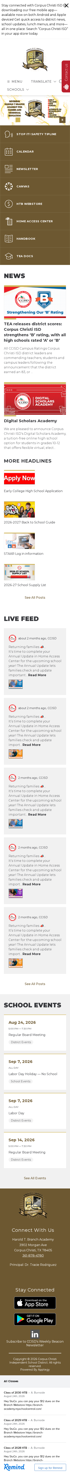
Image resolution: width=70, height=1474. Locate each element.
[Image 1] (5, 119)
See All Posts (35, 625)
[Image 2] (11, 119)
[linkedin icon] (35, 1365)
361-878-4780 (33, 1282)
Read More (37, 702)
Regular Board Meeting (28, 1062)
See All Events (35, 1205)
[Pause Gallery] (62, 120)
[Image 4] (24, 119)
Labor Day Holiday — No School (34, 1101)
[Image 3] (18, 119)
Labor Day (17, 1140)
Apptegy (44, 1396)
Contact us (66, 72)
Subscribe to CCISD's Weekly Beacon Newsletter (35, 1370)
